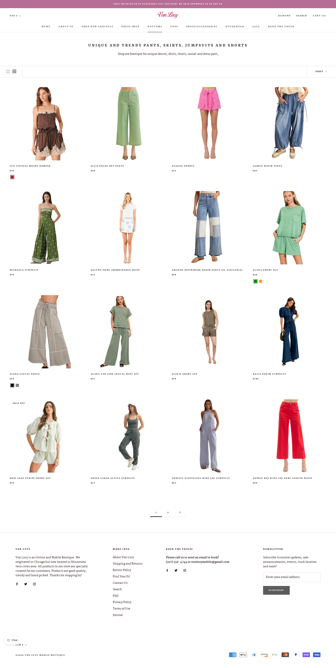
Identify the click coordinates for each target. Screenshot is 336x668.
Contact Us (120, 583)
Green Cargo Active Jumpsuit (113, 478)
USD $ (14, 16)
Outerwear (235, 26)
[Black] (12, 385)
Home (46, 26)
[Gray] (17, 385)
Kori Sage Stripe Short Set (30, 478)
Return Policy (122, 570)
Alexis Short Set (185, 374)
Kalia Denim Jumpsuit (269, 374)
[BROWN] (12, 177)
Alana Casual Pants (25, 374)
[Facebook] (17, 584)
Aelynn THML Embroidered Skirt (115, 270)
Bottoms (155, 26)
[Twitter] (25, 584)
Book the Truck (281, 26)
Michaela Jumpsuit (24, 270)
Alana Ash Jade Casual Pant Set (115, 374)
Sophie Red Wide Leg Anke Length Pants (283, 478)
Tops (174, 26)
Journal (118, 615)
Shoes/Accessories (201, 26)
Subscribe (276, 590)
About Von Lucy (123, 557)
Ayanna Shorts (183, 166)
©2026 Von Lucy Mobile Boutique (40, 655)
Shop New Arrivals (97, 26)
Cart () (319, 16)
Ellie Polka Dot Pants (107, 166)
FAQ (115, 596)
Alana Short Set (265, 270)
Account (284, 16)
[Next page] (180, 512)
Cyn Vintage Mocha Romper (30, 166)
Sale (256, 26)
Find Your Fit (121, 577)
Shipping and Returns (128, 564)
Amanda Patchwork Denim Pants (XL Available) (207, 270)
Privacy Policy (122, 602)
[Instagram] (34, 584)
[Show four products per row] (14, 71)
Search (301, 16)
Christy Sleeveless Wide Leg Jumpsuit (201, 478)
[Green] (255, 281)
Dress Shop (130, 26)
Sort (320, 71)
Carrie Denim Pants (268, 166)
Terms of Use (121, 609)
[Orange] (260, 281)
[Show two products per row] (8, 71)
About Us (66, 26)
